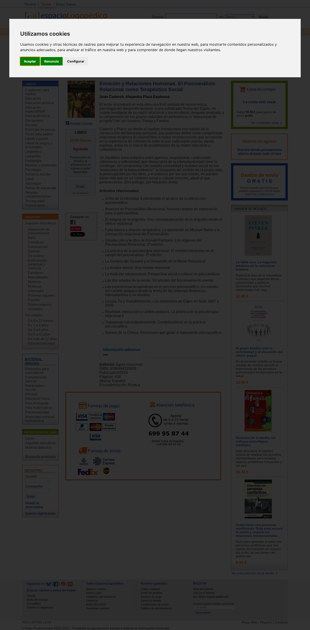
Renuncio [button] (51, 61)
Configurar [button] (75, 61)
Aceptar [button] (30, 61)
